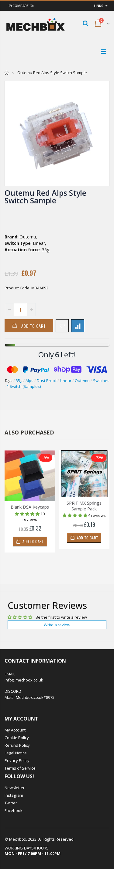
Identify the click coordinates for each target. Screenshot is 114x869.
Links (98, 5)
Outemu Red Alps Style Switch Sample (45, 197)
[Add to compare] (77, 325)
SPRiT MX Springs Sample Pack (84, 506)
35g (19, 380)
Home (7, 73)
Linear (65, 380)
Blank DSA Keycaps (30, 507)
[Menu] (103, 51)
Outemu (82, 380)
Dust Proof (47, 380)
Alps (29, 380)
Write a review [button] (57, 625)
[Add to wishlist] (62, 325)
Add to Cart (33, 326)
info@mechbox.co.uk (24, 680)
